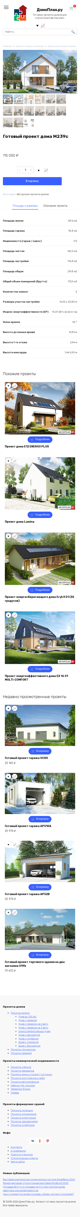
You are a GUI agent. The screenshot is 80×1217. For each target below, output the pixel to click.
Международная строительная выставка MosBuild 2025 (35, 1183)
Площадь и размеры (25, 205)
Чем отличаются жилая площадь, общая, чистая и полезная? (38, 1194)
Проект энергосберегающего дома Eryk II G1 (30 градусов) (39, 599)
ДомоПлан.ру (50, 10)
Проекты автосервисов (25, 1081)
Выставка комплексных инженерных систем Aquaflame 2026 (39, 1179)
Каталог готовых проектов (30, 46)
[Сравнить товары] (43, 25)
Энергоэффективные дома (34, 1031)
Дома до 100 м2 (27, 1016)
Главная (7, 46)
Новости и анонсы (22, 1154)
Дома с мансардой (29, 1035)
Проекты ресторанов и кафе (28, 1078)
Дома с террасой (28, 1042)
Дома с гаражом (27, 1020)
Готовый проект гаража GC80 (26, 758)
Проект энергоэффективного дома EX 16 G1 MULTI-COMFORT (36, 678)
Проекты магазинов (22, 1070)
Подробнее (42, 439)
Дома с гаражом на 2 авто (33, 1023)
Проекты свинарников (24, 1121)
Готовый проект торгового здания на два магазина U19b (35, 964)
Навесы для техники (23, 1085)
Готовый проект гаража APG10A (28, 826)
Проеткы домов (20, 1012)
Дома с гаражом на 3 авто (33, 1027)
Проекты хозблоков (23, 1125)
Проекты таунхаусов (23, 1049)
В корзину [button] (42, 750)
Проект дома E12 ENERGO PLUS (27, 446)
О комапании (18, 1150)
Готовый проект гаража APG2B (27, 894)
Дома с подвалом (28, 1038)
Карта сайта (18, 1161)
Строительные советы (24, 1158)
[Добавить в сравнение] (46, 170)
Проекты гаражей (21, 1053)
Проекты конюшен (22, 1110)
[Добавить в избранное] (39, 170)
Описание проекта (55, 205)
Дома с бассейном (29, 1045)
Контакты (16, 1147)
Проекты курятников (23, 1117)
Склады (15, 1092)
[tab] (25, 206)
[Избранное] (37, 25)
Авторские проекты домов (62, 46)
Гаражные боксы (20, 1088)
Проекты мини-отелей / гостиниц (31, 1074)
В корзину (32, 181)
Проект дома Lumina (19, 521)
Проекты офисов (21, 1067)
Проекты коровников (23, 1114)
